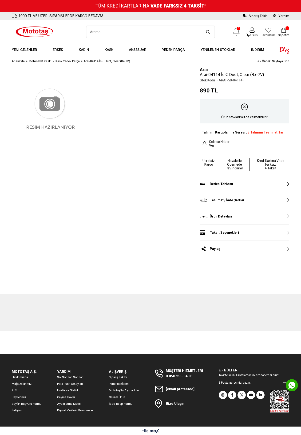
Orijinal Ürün (117, 397)
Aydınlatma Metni (69, 403)
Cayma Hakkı (66, 397)
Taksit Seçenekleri (224, 232)
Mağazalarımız (22, 383)
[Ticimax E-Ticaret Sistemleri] (150, 431)
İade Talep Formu (120, 403)
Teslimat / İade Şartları (228, 200)
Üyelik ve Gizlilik (68, 390)
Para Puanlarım (119, 383)
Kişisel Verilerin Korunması (75, 410)
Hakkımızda (20, 377)
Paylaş (215, 249)
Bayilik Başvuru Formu (26, 403)
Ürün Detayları (221, 216)
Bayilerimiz (19, 397)
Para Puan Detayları (70, 383)
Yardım (283, 16)
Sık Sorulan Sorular (70, 377)
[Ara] (208, 32)
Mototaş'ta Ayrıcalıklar (124, 390)
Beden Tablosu (221, 184)
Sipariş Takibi (258, 16)
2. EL (15, 390)
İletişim (17, 410)
